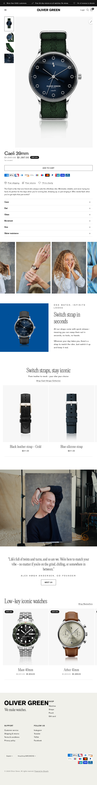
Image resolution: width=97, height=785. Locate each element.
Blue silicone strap (71, 447)
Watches (52, 706)
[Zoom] (91, 21)
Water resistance (11, 233)
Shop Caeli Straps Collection (48, 381)
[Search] (88, 9)
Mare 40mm (25, 670)
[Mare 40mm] (25, 636)
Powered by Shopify (41, 771)
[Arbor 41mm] (71, 636)
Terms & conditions (11, 737)
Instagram (38, 730)
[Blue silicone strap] (71, 413)
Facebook (38, 740)
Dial (5, 208)
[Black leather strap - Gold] (25, 413)
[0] (91, 9)
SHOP (51, 701)
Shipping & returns (11, 734)
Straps (51, 709)
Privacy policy (9, 740)
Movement (8, 221)
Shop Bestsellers (85, 604)
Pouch (51, 713)
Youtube (37, 734)
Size (6, 227)
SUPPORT (8, 725)
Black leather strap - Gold (25, 447)
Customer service (11, 730)
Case (6, 202)
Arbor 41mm (71, 670)
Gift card (52, 716)
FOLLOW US (39, 725)
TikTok (36, 737)
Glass (6, 214)
